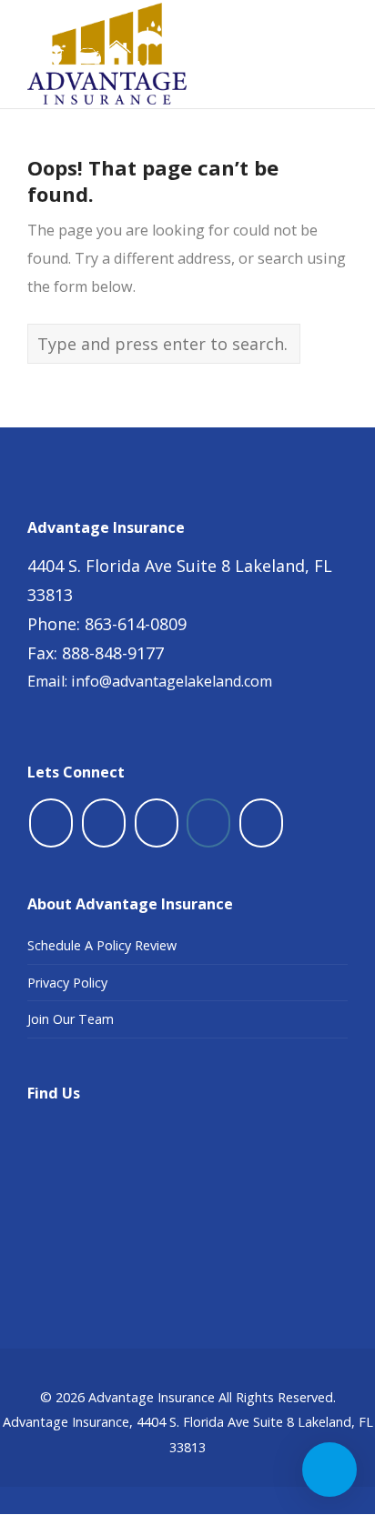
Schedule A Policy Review (102, 945)
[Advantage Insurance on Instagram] (208, 823)
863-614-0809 (136, 624)
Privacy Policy (67, 982)
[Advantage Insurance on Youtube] (156, 823)
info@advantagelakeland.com (171, 681)
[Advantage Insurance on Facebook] (51, 823)
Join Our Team (70, 1019)
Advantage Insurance (151, 1397)
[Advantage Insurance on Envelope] (261, 823)
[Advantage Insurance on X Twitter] (104, 823)
